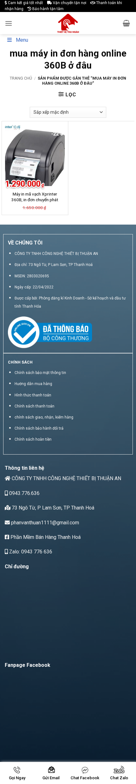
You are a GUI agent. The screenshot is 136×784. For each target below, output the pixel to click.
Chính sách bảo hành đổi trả (39, 428)
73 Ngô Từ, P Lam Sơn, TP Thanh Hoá (52, 508)
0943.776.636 (24, 493)
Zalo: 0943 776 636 (30, 552)
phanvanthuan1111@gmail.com (44, 523)
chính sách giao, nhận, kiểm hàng (44, 417)
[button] (8, 23)
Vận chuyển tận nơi (69, 3)
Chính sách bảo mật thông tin (40, 373)
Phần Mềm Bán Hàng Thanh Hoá (45, 537)
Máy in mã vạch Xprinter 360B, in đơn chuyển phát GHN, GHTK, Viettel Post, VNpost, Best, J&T (34, 202)
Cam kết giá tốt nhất (25, 3)
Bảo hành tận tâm (47, 9)
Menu (22, 40)
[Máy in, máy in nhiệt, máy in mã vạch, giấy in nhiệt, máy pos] (68, 23)
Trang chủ (21, 78)
